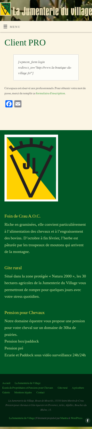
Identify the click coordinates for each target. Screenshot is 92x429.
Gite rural (62, 387)
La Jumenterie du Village (27, 383)
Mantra (64, 418)
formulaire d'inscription (50, 93)
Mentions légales (23, 392)
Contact (40, 392)
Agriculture (78, 387)
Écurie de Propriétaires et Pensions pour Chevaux (27, 387)
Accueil (6, 383)
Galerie (6, 392)
